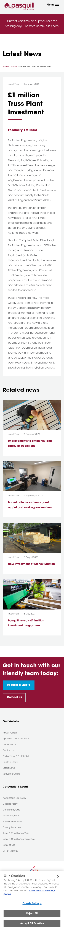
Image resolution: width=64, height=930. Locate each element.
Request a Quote (18, 685)
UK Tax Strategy (10, 851)
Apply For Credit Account (16, 739)
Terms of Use (9, 845)
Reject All (32, 913)
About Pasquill (10, 733)
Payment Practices (12, 822)
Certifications (9, 745)
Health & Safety (10, 762)
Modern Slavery (11, 816)
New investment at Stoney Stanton (32, 564)
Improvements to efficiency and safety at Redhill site (30, 443)
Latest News (9, 768)
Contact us (14, 697)
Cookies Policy (10, 804)
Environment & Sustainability (17, 756)
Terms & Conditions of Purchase (19, 839)
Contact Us (8, 750)
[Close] (58, 876)
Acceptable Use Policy (14, 798)
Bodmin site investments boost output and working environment (30, 505)
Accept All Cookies (32, 923)
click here (52, 26)
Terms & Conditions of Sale (16, 833)
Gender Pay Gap (11, 810)
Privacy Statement (12, 827)
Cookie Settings (32, 903)
